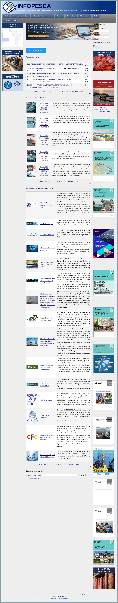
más (90, 93)
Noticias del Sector (32, 57)
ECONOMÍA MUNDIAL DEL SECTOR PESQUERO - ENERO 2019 (44, 171)
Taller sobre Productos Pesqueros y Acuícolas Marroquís (46, 205)
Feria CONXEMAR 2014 (47, 235)
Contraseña (97, 34)
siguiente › (75, 91)
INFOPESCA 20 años (46, 400)
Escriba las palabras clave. (34, 475)
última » (81, 91)
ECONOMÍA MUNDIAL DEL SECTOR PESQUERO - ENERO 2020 (44, 108)
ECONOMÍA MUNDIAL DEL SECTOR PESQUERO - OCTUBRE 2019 (44, 123)
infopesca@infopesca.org (61, 598)
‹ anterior (42, 91)
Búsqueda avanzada (34, 478)
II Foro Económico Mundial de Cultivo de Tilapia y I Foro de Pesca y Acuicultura (47, 281)
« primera (35, 91)
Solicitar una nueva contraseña (101, 42)
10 (67, 91)
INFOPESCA (34, 6)
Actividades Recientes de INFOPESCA (39, 188)
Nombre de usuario (99, 29)
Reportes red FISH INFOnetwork (37, 98)
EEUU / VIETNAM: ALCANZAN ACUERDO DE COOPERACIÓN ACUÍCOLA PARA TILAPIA (55, 64)
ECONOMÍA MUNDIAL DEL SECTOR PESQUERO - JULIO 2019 (44, 140)
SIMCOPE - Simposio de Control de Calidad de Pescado (47, 264)
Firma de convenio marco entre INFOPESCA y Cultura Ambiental (46, 367)
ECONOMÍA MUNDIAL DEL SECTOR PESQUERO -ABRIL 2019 (44, 156)
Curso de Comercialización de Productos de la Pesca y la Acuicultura (47, 437)
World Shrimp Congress (46, 224)
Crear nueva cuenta (98, 40)
